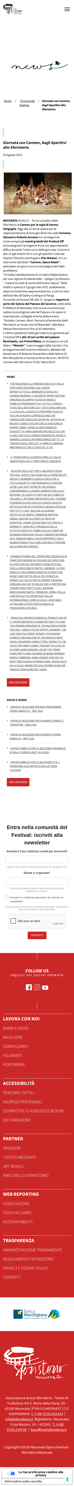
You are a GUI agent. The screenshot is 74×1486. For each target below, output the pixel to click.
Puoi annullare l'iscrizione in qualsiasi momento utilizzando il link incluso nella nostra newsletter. (37, 908)
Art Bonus (13, 1166)
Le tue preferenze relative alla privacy (41, 1473)
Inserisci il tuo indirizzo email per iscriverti (36, 851)
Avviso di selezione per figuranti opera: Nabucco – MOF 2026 (35, 737)
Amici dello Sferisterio (26, 1175)
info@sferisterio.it (19, 1419)
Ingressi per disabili (22, 1102)
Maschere (13, 1037)
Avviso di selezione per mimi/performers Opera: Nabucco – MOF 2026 (35, 709)
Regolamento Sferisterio (28, 1259)
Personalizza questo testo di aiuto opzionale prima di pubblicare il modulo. (37, 889)
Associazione (16, 1204)
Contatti (11, 1277)
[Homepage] (13, 9)
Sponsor (11, 1148)
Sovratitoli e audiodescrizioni (33, 1111)
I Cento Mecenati (19, 1157)
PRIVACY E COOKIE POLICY (25, 1268)
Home (7, 101)
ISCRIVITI (37, 935)
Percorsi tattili (18, 1093)
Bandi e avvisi (15, 1028)
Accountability (18, 1222)
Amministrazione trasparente (32, 1250)
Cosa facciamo (17, 1213)
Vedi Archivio (18, 682)
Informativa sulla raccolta (23, 1481)
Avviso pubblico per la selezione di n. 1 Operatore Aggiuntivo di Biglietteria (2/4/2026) (35, 766)
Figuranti (12, 1056)
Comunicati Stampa (27, 103)
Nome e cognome (36, 872)
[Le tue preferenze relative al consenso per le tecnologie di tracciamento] (67, 1479)
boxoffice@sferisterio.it (49, 1429)
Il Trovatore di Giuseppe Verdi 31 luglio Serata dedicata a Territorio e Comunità (35, 459)
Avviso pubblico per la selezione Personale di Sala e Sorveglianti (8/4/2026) (38, 750)
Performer (14, 1065)
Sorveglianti (15, 1046)
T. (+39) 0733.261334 (47, 1414)
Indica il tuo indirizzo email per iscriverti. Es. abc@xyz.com (37, 867)
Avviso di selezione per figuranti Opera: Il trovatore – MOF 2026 (37, 723)
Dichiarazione (17, 1120)
